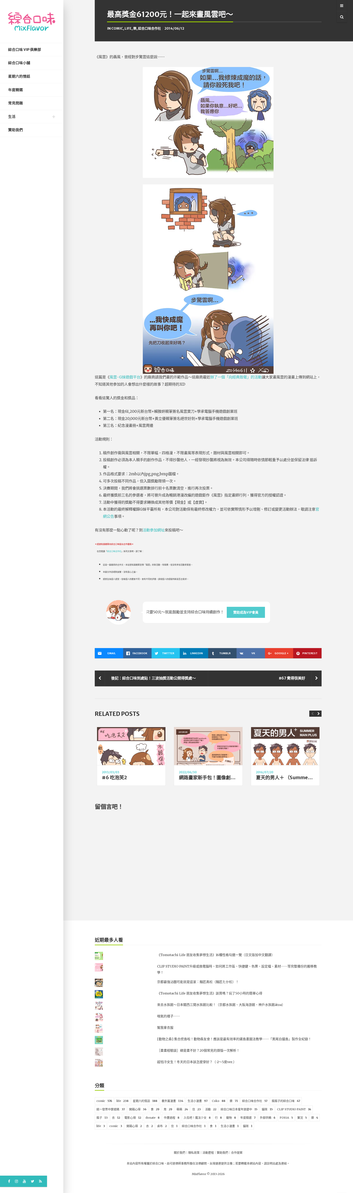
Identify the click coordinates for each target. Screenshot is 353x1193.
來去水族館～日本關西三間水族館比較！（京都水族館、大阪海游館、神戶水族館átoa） (221, 1005)
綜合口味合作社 (149, 28)
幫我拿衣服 (165, 1028)
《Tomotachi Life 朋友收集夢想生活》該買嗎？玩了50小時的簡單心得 (209, 993)
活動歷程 (208, 1152)
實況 (302, 1117)
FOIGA (286, 1117)
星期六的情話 (19, 76)
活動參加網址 (154, 530)
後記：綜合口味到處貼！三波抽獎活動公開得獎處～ (153, 678)
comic (117, 28)
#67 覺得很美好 (292, 678)
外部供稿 (267, 1117)
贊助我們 (15, 130)
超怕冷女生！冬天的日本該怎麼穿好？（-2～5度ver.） (196, 1062)
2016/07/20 (264, 772)
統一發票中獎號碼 (110, 1109)
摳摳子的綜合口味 (286, 1101)
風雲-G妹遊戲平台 (124, 377)
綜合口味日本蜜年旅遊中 (239, 1109)
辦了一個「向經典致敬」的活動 (236, 377)
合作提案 (236, 1152)
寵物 (231, 1117)
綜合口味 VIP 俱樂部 (24, 49)
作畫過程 (171, 1117)
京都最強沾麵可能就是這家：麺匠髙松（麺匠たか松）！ (198, 982)
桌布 (162, 1126)
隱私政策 (194, 1152)
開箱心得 (137, 1109)
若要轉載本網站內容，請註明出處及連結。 (262, 1163)
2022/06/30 (188, 772)
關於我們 (179, 1152)
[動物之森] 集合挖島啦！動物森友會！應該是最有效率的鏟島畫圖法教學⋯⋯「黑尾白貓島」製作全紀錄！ (234, 1039)
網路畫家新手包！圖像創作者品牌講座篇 (221, 777)
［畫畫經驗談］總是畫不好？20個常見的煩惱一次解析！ (198, 1050)
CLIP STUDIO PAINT (294, 1109)
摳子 (102, 1117)
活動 (210, 1109)
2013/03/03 (110, 772)
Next (318, 714)
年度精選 (15, 90)
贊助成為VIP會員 (245, 612)
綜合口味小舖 (19, 63)
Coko (218, 1101)
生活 (12, 116)
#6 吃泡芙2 (114, 777)
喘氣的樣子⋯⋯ (168, 1016)
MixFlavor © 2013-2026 (208, 1174)
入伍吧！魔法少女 (197, 1117)
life (128, 28)
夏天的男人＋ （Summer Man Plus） (296, 777)
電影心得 (132, 1117)
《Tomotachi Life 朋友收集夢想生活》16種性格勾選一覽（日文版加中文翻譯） (216, 955)
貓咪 (267, 1109)
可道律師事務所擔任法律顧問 (188, 1163)
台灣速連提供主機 (221, 1163)
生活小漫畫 (198, 1101)
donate (152, 1117)
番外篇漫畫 (172, 1101)
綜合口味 (158, 1163)
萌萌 (182, 1109)
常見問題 (15, 103)
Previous (312, 714)
